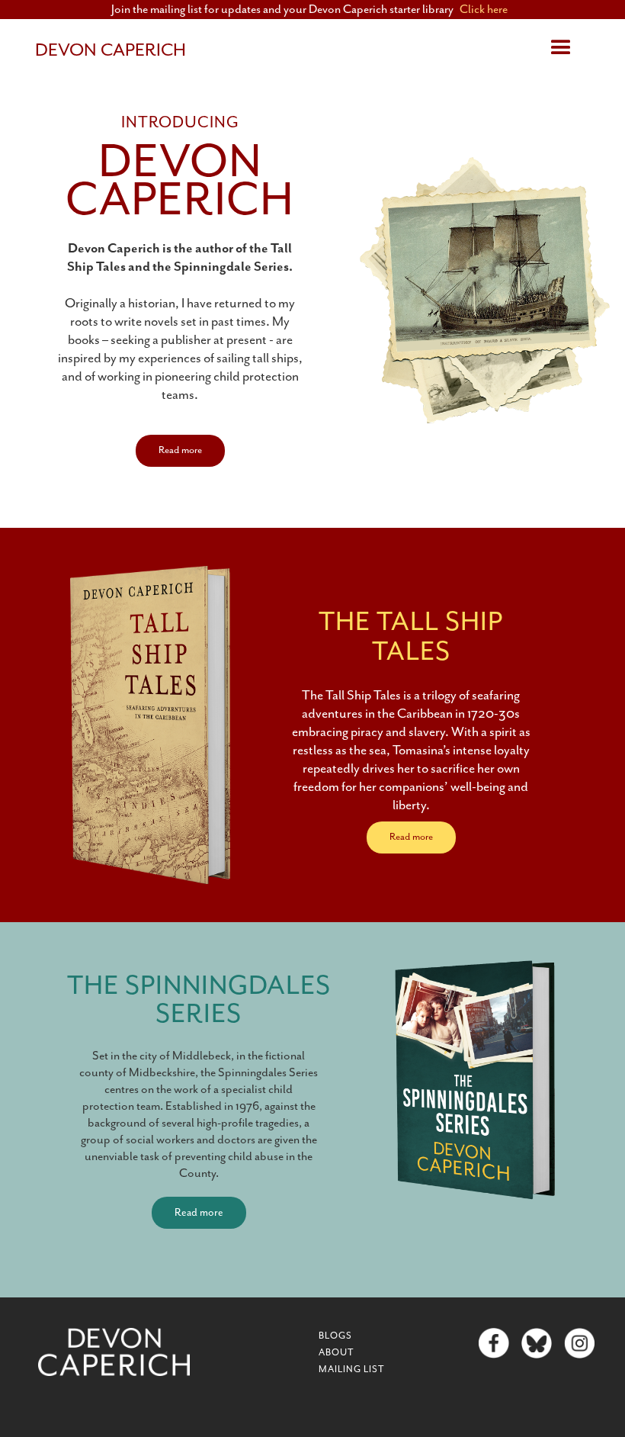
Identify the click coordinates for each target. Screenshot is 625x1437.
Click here (484, 10)
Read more (180, 450)
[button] (561, 48)
